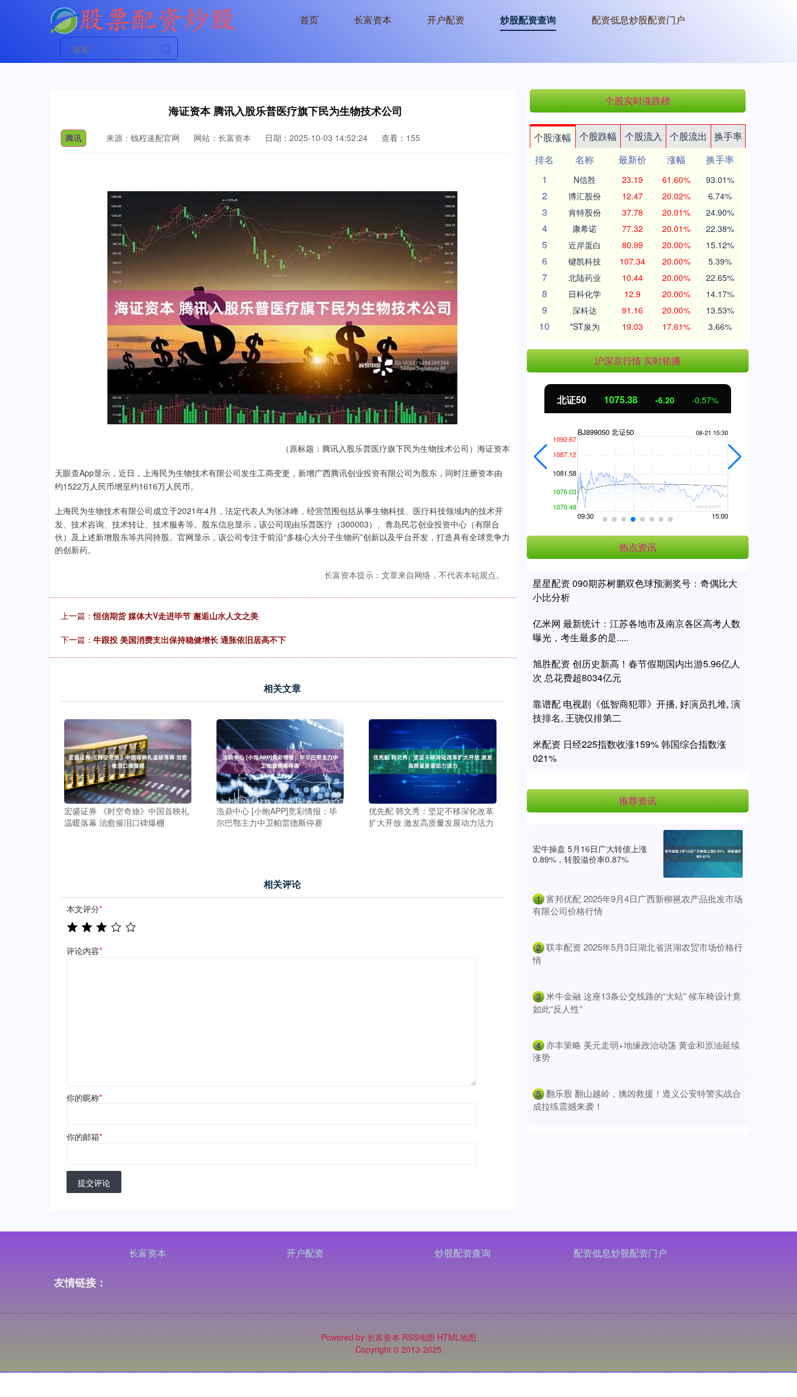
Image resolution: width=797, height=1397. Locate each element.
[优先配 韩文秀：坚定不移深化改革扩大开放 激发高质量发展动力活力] (432, 760)
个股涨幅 (552, 137)
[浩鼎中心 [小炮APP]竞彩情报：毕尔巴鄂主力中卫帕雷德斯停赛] (280, 760)
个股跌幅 (598, 136)
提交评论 (94, 1182)
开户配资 (445, 19)
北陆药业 (584, 277)
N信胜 (585, 179)
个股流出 (688, 136)
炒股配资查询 (528, 19)
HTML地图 (456, 1337)
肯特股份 (584, 212)
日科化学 (584, 294)
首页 (309, 19)
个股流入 (643, 136)
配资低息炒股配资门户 (638, 19)
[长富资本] (142, 18)
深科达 (584, 310)
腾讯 (73, 137)
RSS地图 (418, 1337)
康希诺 (584, 228)
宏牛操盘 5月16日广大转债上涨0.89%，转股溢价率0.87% (590, 854)
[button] (540, 457)
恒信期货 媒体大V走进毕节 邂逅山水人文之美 (175, 615)
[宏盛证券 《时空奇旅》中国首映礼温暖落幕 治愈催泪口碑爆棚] (127, 760)
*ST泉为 (585, 326)
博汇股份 (584, 196)
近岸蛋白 (584, 245)
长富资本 (372, 19)
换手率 (728, 136)
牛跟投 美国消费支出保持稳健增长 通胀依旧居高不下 (189, 639)
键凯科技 (584, 261)
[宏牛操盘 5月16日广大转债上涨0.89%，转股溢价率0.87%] (703, 854)
